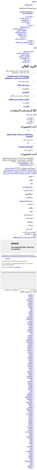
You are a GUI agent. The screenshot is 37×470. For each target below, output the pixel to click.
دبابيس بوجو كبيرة (19, 171)
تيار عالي (23, 37)
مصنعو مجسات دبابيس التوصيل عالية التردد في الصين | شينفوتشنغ (17, 77)
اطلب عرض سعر (31, 114)
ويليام (34, 235)
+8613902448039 (28, 187)
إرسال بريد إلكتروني (30, 234)
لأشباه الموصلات (24, 27)
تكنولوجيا (30, 40)
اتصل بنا (30, 44)
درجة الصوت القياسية (19, 28)
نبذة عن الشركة (24, 18)
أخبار (27, 23)
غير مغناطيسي (21, 34)
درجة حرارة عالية (20, 39)
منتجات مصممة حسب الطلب (24, 42)
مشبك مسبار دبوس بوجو (10, 173)
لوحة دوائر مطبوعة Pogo (11, 170)
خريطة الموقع (32, 170)
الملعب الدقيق (21, 30)
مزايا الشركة (25, 21)
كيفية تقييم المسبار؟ (25, 147)
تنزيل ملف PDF (23, 85)
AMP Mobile (23, 170)
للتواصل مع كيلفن (20, 32)
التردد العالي (22, 35)
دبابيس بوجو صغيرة (30, 171)
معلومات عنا (29, 16)
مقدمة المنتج (25, 20)
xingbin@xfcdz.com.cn (26, 201)
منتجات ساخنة (10, 168)
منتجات (30, 25)
